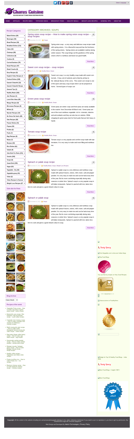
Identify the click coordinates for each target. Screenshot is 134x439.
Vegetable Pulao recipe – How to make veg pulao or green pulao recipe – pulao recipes (16, 310)
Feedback (9, 25)
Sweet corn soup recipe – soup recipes (46, 67)
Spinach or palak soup (38, 198)
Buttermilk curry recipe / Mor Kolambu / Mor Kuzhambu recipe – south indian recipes (15, 315)
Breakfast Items (57, 21)
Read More (90, 61)
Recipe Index (28, 21)
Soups (46, 40)
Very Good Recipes (121, 275)
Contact (19, 25)
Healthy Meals (72, 21)
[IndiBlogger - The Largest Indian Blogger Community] (105, 290)
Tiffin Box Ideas (42, 21)
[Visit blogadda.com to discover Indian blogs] (112, 253)
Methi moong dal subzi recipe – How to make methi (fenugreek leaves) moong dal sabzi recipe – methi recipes (16, 329)
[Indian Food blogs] (109, 330)
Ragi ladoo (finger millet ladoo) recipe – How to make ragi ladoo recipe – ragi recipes (16, 336)
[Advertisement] (92, 12)
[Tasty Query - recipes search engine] (104, 249)
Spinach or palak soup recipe (41, 162)
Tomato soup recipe (37, 132)
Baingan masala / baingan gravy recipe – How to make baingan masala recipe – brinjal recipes (15, 348)
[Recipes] (104, 366)
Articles (16, 21)
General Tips (106, 21)
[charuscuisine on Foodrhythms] (108, 300)
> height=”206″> (115, 370)
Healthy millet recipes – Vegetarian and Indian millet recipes (15, 355)
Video (28, 25)
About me (117, 21)
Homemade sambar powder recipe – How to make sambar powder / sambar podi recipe (16, 342)
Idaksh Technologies (72, 424)
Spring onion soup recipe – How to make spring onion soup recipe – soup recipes (59, 35)
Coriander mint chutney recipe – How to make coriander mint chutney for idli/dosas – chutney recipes (16, 322)
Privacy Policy (85, 424)
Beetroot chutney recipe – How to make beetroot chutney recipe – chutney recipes (16, 367)
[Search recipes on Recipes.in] (103, 257)
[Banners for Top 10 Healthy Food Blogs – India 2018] (113, 359)
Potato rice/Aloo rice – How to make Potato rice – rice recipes (16, 361)
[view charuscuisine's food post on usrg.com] (106, 293)
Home (8, 21)
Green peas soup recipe (39, 99)
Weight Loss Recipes (90, 21)
